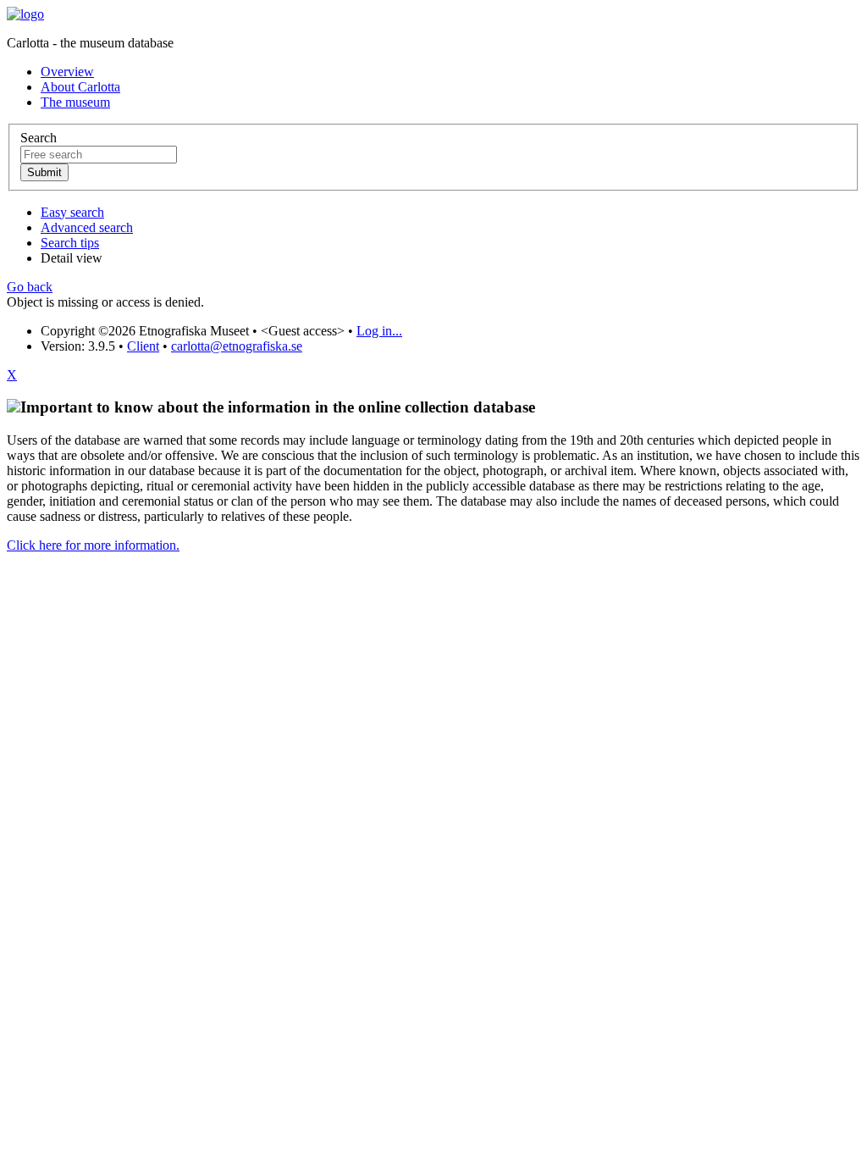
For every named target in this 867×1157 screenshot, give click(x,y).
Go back (29, 287)
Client (143, 346)
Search (38, 137)
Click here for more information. (93, 545)
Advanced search (87, 227)
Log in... (379, 331)
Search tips (70, 242)
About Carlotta (80, 87)
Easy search (72, 212)
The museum (75, 102)
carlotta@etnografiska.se (236, 346)
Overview (67, 71)
